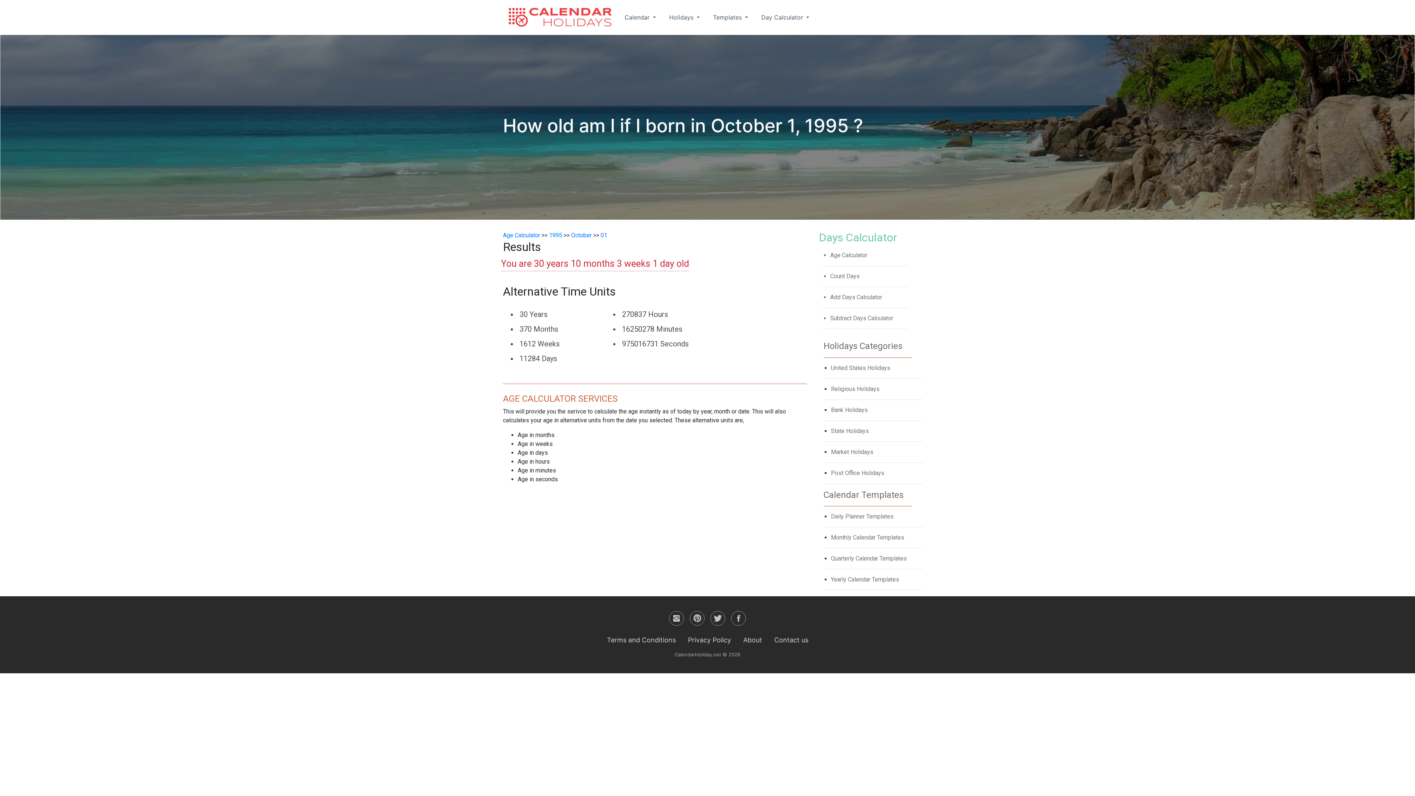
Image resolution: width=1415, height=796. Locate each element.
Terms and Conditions (641, 640)
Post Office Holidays (857, 472)
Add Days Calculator (856, 297)
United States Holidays (860, 367)
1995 (555, 235)
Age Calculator (521, 235)
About (752, 640)
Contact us (791, 640)
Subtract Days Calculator (861, 318)
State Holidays (850, 430)
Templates (728, 17)
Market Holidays (852, 451)
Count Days (845, 276)
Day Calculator (783, 17)
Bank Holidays (849, 409)
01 (604, 235)
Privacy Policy (709, 640)
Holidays (682, 17)
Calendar (638, 17)
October (581, 235)
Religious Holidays (855, 388)
